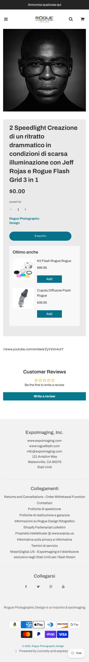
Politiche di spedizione (44, 509)
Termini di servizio (44, 545)
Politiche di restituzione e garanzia (44, 515)
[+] (25, 209)
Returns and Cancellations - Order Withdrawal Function (44, 497)
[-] (10, 209)
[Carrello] (82, 19)
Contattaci (44, 503)
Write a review (44, 396)
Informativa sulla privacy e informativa (44, 539)
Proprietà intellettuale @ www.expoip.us (44, 533)
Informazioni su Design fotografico (44, 521)
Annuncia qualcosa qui (44, 4)
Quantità (15, 202)
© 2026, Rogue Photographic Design (43, 646)
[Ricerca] (71, 19)
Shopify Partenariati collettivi (44, 527)
